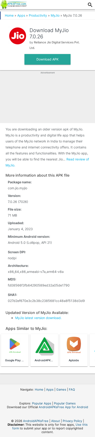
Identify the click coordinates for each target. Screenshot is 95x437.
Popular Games (65, 403)
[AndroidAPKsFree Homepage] (13, 7)
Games (61, 389)
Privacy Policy (72, 421)
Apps (21, 15)
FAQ (72, 389)
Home (9, 15)
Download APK (47, 59)
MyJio (55, 15)
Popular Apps (41, 403)
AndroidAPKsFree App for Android (63, 407)
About (55, 421)
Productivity (38, 15)
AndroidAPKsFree (35, 421)
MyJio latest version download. (38, 318)
